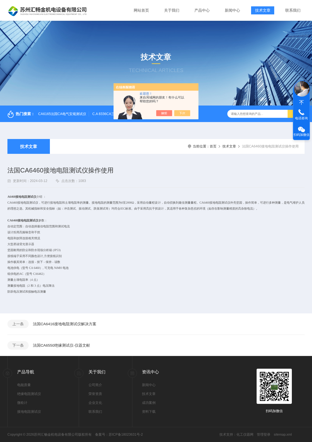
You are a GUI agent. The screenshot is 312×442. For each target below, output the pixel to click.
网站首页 (141, 10)
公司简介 (95, 385)
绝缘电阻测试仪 (29, 394)
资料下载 (149, 411)
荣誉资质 (95, 394)
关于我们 (171, 10)
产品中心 (202, 10)
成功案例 (149, 402)
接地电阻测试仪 (29, 411)
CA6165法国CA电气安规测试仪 (62, 114)
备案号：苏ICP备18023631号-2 (119, 434)
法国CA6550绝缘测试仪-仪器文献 (61, 345)
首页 (213, 146)
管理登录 (263, 434)
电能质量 (24, 385)
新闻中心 (232, 10)
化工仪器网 (244, 434)
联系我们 (293, 10)
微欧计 (22, 402)
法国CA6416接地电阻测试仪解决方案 (64, 324)
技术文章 (262, 10)
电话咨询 (301, 118)
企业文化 (95, 402)
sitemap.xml (283, 434)
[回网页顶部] (301, 102)
